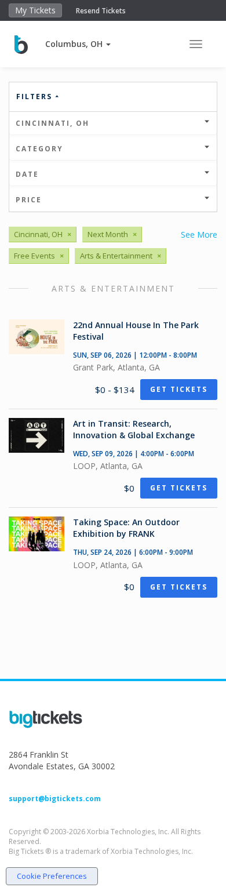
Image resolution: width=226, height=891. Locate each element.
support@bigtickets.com (55, 798)
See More (199, 234)
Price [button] (29, 200)
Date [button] (27, 174)
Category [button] (39, 149)
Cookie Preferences (52, 876)
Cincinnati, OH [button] (52, 123)
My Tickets (35, 10)
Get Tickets (178, 389)
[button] (78, 43)
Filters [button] (35, 96)
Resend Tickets (101, 11)
